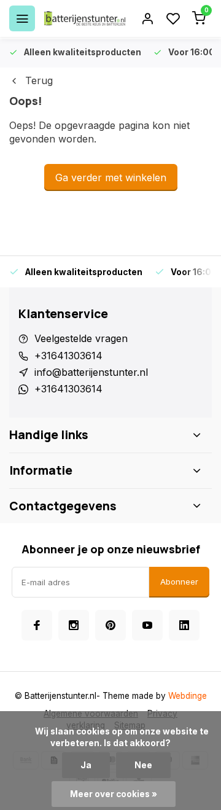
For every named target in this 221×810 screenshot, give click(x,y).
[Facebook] (36, 625)
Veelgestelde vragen (81, 338)
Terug (39, 80)
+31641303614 (68, 355)
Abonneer (179, 581)
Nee (143, 765)
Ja (85, 765)
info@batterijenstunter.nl (91, 372)
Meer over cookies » (113, 794)
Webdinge (187, 696)
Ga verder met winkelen (110, 177)
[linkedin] (184, 625)
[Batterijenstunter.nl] (84, 18)
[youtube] (147, 625)
